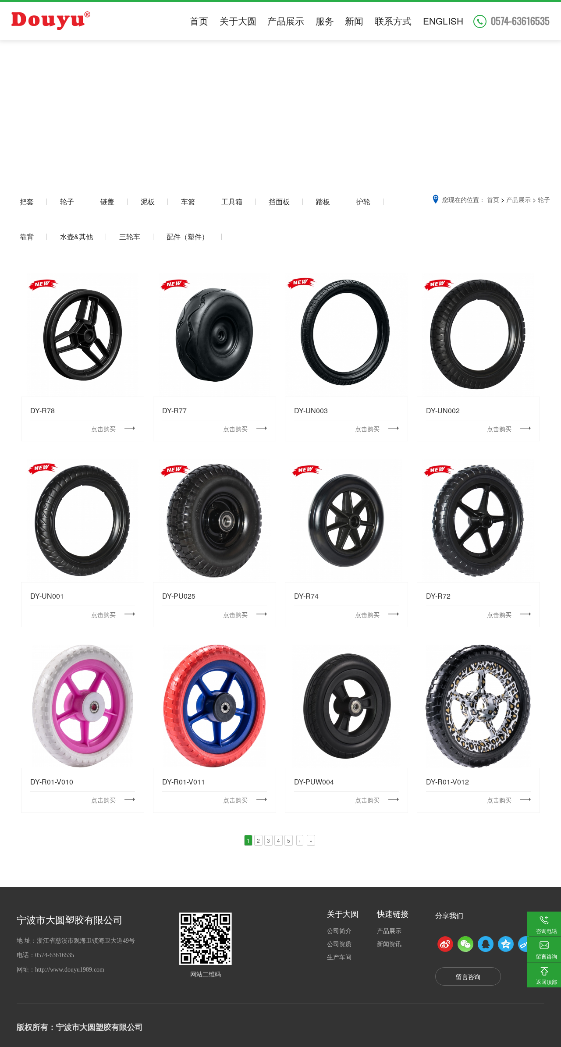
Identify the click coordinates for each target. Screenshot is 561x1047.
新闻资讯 (389, 943)
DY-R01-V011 (214, 706)
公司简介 (339, 930)
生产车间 (339, 956)
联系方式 (393, 20)
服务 (325, 20)
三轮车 (129, 236)
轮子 (67, 201)
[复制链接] (526, 944)
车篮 (188, 201)
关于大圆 (238, 20)
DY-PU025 (214, 520)
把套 (27, 201)
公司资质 (339, 943)
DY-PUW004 (346, 706)
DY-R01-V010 (82, 706)
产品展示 (285, 20)
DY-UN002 (478, 335)
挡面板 (279, 201)
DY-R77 (214, 335)
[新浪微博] (445, 944)
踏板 (323, 201)
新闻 (354, 20)
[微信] (465, 944)
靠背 (27, 236)
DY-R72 (478, 520)
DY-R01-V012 (478, 706)
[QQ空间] (506, 944)
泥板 (148, 201)
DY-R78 (83, 335)
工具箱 (231, 201)
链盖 (107, 201)
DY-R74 (346, 520)
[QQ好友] (486, 944)
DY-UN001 (82, 520)
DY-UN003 (346, 335)
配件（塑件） (188, 236)
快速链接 (392, 913)
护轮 (363, 201)
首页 (199, 20)
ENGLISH (443, 20)
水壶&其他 (76, 236)
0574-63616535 (520, 21)
